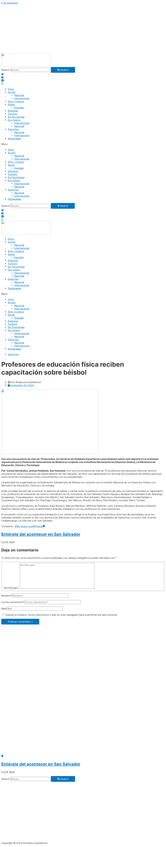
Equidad (19, 107)
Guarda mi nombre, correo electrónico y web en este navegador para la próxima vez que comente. (61, 614)
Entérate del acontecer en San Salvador (40, 534)
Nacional (19, 95)
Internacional (21, 98)
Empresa (13, 110)
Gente (11, 104)
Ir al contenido (9, 2)
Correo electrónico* (12, 602)
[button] (83, 144)
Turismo (12, 113)
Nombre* (6, 595)
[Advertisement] (83, 29)
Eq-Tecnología (16, 116)
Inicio (11, 89)
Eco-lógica (14, 120)
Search (5, 69)
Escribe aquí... (12, 587)
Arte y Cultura (16, 101)
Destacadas (14, 138)
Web (3, 608)
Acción (12, 92)
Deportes (13, 129)
